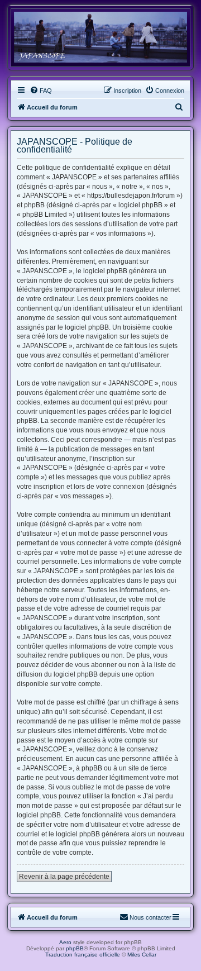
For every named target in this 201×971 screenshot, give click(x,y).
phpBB (75, 948)
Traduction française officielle (82, 954)
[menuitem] (41, 90)
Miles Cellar (141, 954)
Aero (65, 942)
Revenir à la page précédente (64, 876)
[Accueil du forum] (100, 37)
